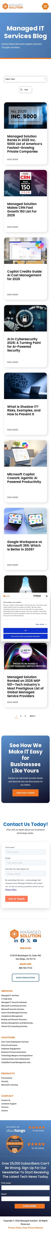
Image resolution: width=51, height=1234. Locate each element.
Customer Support (8, 1104)
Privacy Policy (14, 1227)
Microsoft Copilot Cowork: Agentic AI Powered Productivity (24, 478)
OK (26, 630)
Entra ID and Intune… (9, 1045)
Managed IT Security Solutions (14, 1002)
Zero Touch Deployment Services (15, 1042)
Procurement (6, 1078)
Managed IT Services (10, 995)
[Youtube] (35, 941)
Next (32, 716)
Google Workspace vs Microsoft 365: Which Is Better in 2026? (24, 546)
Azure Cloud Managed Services (14, 1013)
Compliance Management (12, 1016)
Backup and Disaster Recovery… (14, 1019)
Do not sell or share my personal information (25, 636)
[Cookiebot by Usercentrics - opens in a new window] (30, 596)
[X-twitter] (29, 941)
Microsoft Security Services (12, 1009)
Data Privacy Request (33, 1227)
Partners (4, 1107)
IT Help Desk (6, 999)
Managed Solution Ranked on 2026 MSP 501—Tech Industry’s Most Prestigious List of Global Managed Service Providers (25, 686)
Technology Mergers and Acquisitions (17, 1055)
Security (4, 1081)
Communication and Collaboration (15, 1059)
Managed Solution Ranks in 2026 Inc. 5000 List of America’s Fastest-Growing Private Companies (24, 144)
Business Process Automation (13, 1052)
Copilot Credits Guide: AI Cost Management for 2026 (24, 275)
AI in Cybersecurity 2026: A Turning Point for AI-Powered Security (24, 345)
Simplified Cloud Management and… (16, 1062)
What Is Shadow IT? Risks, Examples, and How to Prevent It (24, 410)
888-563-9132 (25, 968)
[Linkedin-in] (16, 941)
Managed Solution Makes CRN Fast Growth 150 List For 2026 (22, 209)
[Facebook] (22, 941)
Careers (4, 1111)
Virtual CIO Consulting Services (14, 1026)
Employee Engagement (11, 1049)
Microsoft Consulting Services (13, 1006)
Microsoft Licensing (9, 1085)
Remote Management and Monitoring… (17, 1023)
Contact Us (5, 1100)
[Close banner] (47, 596)
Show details (40, 624)
